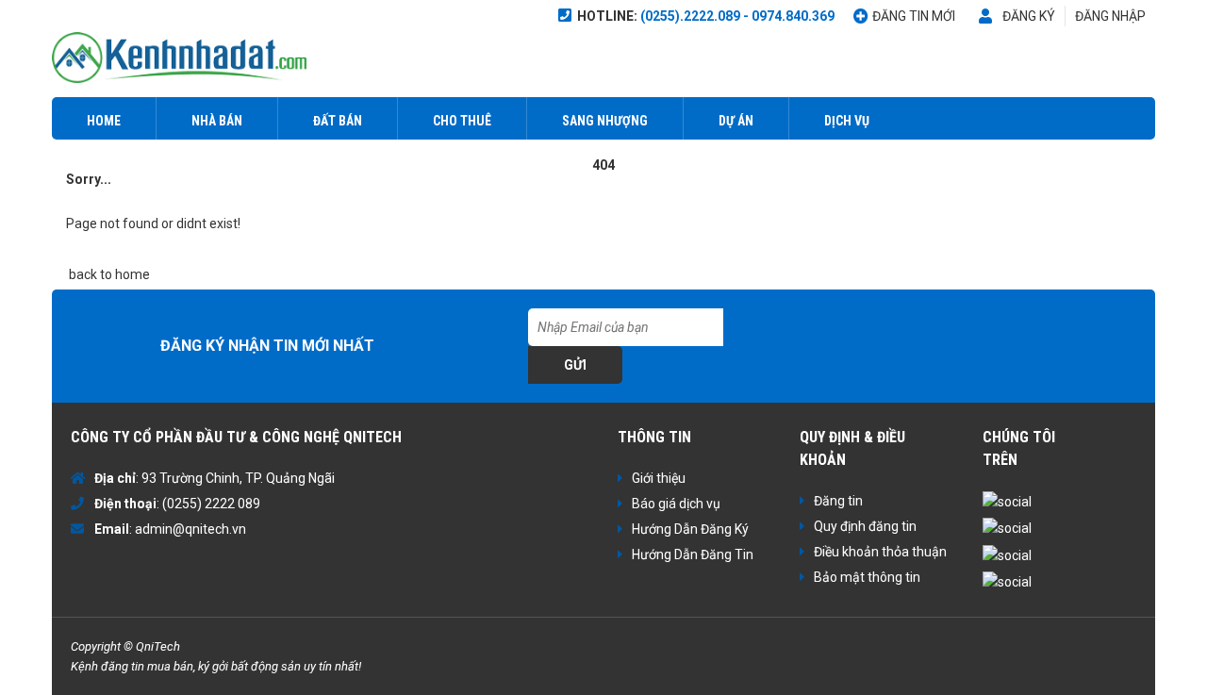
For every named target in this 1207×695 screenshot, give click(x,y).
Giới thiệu (659, 478)
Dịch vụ (846, 120)
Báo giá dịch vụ (676, 503)
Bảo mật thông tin (867, 577)
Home (104, 120)
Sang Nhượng (605, 120)
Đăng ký (1028, 16)
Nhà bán (216, 120)
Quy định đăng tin (865, 526)
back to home (108, 274)
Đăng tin (838, 500)
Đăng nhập (1110, 16)
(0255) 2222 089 (211, 503)
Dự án (736, 120)
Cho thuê (462, 120)
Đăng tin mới (913, 16)
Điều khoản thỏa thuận (880, 551)
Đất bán (337, 120)
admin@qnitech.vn (190, 529)
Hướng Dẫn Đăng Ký (690, 529)
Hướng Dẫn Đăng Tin (692, 554)
